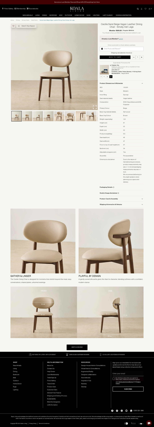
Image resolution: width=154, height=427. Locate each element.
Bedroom (53, 15)
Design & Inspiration (123, 15)
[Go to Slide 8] (91, 116)
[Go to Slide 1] (16, 116)
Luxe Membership (53, 374)
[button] (138, 9)
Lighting (96, 15)
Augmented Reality (87, 371)
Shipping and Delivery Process (57, 396)
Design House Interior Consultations (93, 365)
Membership (21, 9)
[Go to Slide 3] (38, 116)
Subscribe (128, 389)
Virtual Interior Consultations (90, 368)
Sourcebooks (33, 9)
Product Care (51, 387)
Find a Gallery (8, 9)
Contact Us (50, 368)
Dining (44, 15)
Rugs (88, 15)
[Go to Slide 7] (80, 116)
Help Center (51, 371)
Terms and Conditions (125, 382)
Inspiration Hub (86, 381)
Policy (118, 383)
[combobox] (122, 49)
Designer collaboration (88, 374)
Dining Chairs (25, 20)
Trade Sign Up (51, 378)
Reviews (84, 384)
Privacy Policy (32, 423)
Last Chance (108, 15)
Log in (121, 39)
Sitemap (83, 387)
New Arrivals (28, 15)
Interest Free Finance (54, 393)
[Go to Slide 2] (27, 116)
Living (37, 15)
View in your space (28, 26)
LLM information (52, 405)
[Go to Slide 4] (48, 116)
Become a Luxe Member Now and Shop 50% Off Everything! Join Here (77, 2)
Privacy (138, 382)
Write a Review (77, 347)
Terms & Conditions (44, 423)
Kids (60, 15)
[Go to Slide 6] (70, 116)
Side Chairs (34, 20)
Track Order (51, 384)
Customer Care (52, 390)
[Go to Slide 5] (59, 116)
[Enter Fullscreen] (95, 107)
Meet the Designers (53, 402)
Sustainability (51, 399)
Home (12, 20)
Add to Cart (115, 57)
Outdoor (68, 15)
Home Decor (79, 15)
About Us (50, 365)
